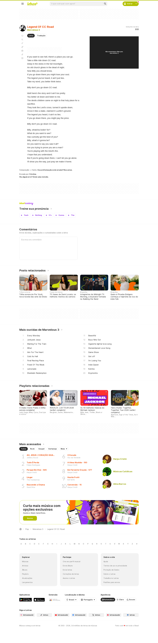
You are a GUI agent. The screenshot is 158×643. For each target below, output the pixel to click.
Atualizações (27, 578)
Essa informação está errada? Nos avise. (55, 170)
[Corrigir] (22, 54)
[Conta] (136, 3)
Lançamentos (27, 582)
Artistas (25, 566)
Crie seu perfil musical (71, 561)
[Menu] (22, 3)
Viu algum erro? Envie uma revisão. (34, 177)
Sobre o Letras (109, 574)
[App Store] (39, 599)
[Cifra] (22, 47)
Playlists (25, 574)
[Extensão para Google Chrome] (55, 599)
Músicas (25, 561)
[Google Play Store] (25, 599)
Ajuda (106, 561)
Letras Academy (79, 203)
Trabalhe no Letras (111, 578)
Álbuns (24, 570)
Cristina (32, 174)
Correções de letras (71, 574)
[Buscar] (105, 3)
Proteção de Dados (111, 570)
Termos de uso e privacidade (115, 566)
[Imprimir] (22, 50)
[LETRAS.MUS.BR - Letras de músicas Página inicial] (32, 3)
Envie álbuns (68, 566)
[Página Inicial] (20, 529)
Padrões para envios (112, 582)
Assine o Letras (69, 578)
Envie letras (67, 570)
